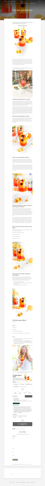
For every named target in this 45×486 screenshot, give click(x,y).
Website (13, 455)
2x (28, 396)
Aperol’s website (19, 230)
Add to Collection (29, 384)
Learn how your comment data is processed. (26, 464)
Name (13, 448)
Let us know (22, 424)
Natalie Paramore (9, 1)
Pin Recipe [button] (22, 384)
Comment (13, 438)
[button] (13, 382)
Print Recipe (16, 384)
